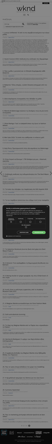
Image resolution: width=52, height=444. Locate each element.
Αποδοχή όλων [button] (39, 232)
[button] (13, 236)
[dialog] (26, 222)
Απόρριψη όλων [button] (24, 232)
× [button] (47, 206)
